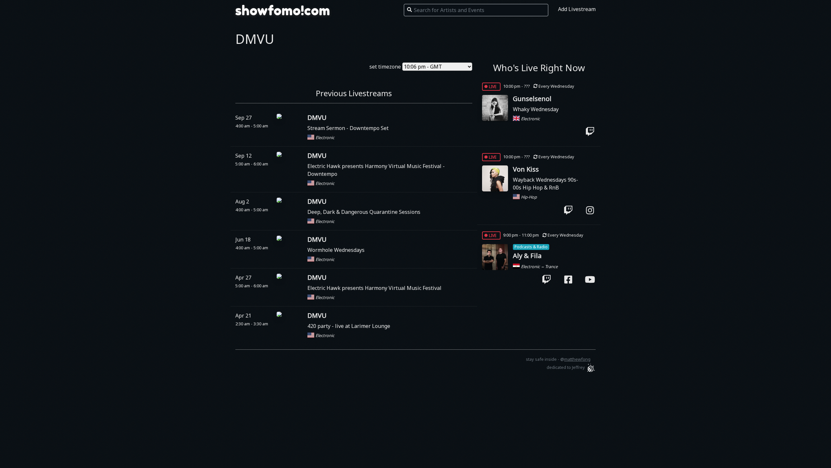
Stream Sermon (326, 128)
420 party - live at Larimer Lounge (348, 326)
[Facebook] (568, 279)
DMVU (317, 117)
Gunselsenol (532, 98)
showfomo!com (282, 10)
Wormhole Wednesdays (336, 250)
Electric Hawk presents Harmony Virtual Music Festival (375, 166)
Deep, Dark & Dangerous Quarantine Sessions (363, 211)
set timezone (385, 66)
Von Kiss (526, 169)
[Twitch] (590, 131)
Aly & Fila (527, 255)
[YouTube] (590, 279)
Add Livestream (577, 9)
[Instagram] (590, 210)
